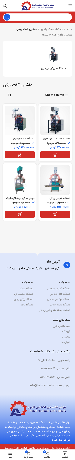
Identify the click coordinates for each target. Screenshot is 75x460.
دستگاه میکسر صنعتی (58, 299)
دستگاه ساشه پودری (24, 138)
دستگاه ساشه (26, 288)
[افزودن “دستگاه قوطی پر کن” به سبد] (55, 214)
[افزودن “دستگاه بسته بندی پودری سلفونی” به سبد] (55, 154)
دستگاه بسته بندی (51, 29)
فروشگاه (66, 331)
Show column (54, 95)
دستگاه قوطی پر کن (59, 198)
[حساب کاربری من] (5, 6)
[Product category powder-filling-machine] (53, 58)
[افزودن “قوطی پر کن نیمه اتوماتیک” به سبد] (20, 214)
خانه (69, 29)
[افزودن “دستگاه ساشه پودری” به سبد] (20, 154)
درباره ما (66, 342)
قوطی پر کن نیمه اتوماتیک (20, 198)
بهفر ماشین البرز (61, 326)
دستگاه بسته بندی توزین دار (55, 310)
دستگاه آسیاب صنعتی (58, 288)
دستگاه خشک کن (23, 294)
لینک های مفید (61, 320)
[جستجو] (7, 17)
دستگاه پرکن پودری (23, 299)
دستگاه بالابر (26, 305)
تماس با (66, 337)
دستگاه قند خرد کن (60, 294)
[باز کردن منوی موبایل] (70, 6)
